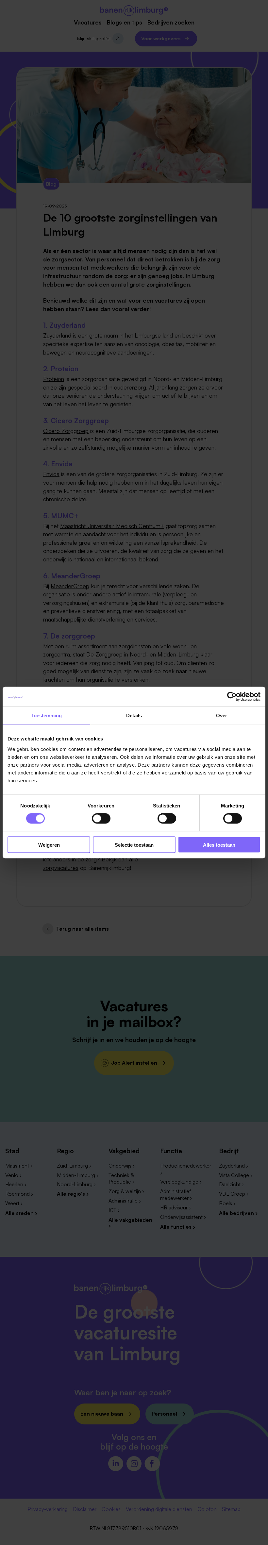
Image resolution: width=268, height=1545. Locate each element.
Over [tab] (221, 715)
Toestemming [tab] (46, 715)
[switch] (101, 818)
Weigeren (49, 844)
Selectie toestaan (134, 844)
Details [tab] (134, 715)
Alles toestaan (219, 844)
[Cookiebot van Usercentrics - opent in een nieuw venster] (231, 697)
